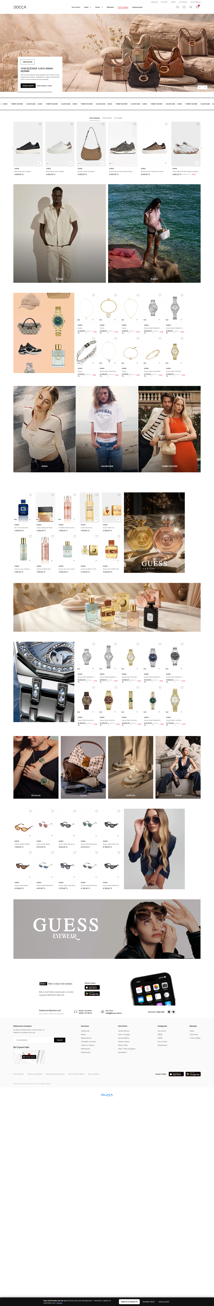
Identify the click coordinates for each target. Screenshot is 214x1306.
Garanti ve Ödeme (87, 1045)
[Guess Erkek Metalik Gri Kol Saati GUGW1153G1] (153, 657)
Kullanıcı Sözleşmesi (35, 1074)
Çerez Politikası (93, 1074)
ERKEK (160, 1034)
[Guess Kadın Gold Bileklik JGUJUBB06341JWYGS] (153, 351)
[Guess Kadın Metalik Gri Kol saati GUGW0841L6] (175, 308)
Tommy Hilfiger (195, 1038)
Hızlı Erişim (122, 1026)
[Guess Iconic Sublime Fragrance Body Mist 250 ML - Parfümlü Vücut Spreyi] (23, 549)
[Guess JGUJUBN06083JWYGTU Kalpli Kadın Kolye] (130, 308)
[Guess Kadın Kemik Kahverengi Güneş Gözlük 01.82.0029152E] (23, 865)
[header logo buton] (20, 7)
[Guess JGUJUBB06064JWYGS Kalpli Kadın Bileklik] (108, 308)
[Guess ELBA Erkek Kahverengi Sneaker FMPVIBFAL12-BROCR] (186, 136)
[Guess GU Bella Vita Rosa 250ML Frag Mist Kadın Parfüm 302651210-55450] (45, 549)
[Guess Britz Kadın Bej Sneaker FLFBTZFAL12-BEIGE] (154, 136)
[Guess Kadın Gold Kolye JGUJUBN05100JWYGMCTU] (108, 351)
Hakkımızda (85, 1031)
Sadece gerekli (164, 1302)
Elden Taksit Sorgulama (126, 1049)
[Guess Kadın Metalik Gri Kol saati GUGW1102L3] (153, 700)
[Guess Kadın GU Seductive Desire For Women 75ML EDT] (111, 508)
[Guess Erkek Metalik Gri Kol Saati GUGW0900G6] (153, 308)
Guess (19, 104)
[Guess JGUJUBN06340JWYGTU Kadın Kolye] (86, 308)
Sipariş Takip (123, 1045)
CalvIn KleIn (10, 104)
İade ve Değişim (124, 1034)
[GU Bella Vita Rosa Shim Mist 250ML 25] (67, 508)
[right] (201, 148)
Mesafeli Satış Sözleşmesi (55, 1074)
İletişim (173, 2)
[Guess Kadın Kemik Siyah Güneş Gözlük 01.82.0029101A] (111, 824)
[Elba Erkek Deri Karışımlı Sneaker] (59, 144)
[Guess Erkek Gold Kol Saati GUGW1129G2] (108, 700)
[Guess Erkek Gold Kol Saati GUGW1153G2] (175, 351)
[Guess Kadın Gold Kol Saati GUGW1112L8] (130, 700)
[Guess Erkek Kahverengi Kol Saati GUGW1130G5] (86, 700)
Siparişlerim (122, 1052)
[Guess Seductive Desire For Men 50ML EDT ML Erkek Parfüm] (45, 508)
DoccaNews (183, 2)
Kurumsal (85, 1026)
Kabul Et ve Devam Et (129, 1302)
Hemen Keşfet (28, 86)
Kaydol (60, 1040)
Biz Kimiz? (164, 2)
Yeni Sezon (162, 1031)
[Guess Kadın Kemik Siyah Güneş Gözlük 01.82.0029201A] (111, 865)
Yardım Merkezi (195, 2)
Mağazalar (154, 2)
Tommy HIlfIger (31, 104)
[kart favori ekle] (40, 124)
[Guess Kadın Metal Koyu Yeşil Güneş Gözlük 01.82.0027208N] (89, 824)
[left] (13, 148)
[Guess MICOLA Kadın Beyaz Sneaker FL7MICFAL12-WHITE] (91, 144)
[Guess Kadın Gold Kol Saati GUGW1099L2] (175, 700)
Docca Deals (162, 1042)
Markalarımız (85, 1049)
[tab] (95, 118)
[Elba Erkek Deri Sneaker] (122, 144)
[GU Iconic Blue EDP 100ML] (23, 508)
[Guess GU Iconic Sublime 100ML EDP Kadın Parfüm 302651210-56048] (67, 549)
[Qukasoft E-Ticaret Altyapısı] (107, 1095)
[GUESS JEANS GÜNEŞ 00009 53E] (23, 824)
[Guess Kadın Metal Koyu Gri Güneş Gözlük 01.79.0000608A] (89, 865)
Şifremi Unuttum (124, 1042)
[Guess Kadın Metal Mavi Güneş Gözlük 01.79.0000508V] (45, 865)
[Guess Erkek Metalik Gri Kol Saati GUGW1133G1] (175, 657)
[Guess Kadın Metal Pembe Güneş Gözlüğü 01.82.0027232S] (45, 824)
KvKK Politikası (18, 1074)
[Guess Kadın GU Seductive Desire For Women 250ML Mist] (89, 508)
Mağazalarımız (86, 1038)
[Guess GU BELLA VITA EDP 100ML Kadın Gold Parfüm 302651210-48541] (89, 549)
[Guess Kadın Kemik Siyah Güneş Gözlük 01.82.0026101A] (67, 824)
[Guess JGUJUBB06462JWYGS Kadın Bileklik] (130, 351)
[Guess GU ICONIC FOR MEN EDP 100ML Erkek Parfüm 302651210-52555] (111, 549)
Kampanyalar (86, 1052)
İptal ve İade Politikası (76, 1074)
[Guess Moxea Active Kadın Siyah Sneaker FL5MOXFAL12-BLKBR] (28, 144)
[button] (76, 7)
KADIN (160, 1038)
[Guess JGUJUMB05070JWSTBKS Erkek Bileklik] (86, 351)
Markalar (193, 1026)
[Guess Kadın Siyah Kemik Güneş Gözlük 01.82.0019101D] (67, 865)
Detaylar (59, 1303)
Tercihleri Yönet (148, 1302)
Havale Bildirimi (123, 1038)
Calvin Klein (194, 1034)
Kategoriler (162, 1026)
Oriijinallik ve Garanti (88, 1042)
